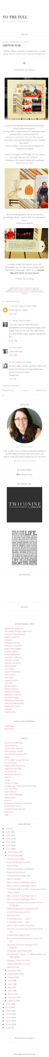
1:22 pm (12, 379)
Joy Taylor (9, 669)
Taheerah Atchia (12, 706)
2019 (8, 829)
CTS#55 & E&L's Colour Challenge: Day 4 (26, 889)
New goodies (13, 915)
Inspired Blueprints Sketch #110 (22, 909)
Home (25, 390)
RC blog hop (10, 771)
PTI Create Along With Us (16, 760)
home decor (10, 792)
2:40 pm (13, 355)
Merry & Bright (14, 879)
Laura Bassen (11, 680)
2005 (8, 1027)
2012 (8, 1004)
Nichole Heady (11, 697)
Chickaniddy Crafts (13, 751)
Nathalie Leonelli (12, 695)
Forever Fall (27, 163)
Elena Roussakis (12, 654)
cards (7, 780)
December (13, 852)
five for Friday (11, 789)
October (12, 970)
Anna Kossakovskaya (14, 634)
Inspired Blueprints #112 (18, 862)
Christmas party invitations (20, 869)
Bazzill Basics (11, 745)
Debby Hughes (11, 651)
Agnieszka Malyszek (14, 628)
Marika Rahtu (10, 686)
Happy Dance (18, 320)
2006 (8, 1024)
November (13, 855)
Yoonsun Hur (10, 712)
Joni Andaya (10, 666)
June (10, 984)
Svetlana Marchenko (14, 703)
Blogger (30, 1038)
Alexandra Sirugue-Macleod (17, 631)
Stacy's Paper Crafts (21, 306)
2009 (8, 1014)
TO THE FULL (15, 17)
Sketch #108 (13, 967)
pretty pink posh (12, 806)
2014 (8, 845)
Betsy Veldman (11, 637)
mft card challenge (13, 794)
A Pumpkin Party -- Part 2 (19, 919)
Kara (14, 347)
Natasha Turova (12, 692)
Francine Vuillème (13, 657)
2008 (8, 1017)
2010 (8, 1011)
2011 (8, 1007)
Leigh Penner (24, 447)
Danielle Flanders (13, 646)
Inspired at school (16, 872)
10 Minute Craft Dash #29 (19, 951)
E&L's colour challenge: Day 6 (21, 882)
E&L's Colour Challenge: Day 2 (21, 896)
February (12, 997)
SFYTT (7, 777)
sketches (9, 812)
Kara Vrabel (10, 674)
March (11, 994)
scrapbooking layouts (14, 809)
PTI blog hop (10, 763)
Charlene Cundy (12, 643)
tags (6, 815)
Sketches (9, 729)
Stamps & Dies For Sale (18, 960)
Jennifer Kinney (11, 660)
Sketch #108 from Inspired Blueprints (27, 54)
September (14, 974)
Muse (7, 757)
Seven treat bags (15, 859)
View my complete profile (24, 460)
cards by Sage (11, 783)
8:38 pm (13, 341)
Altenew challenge (13, 743)
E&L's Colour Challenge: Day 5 (21, 886)
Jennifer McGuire (12, 663)
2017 (8, 835)
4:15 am (13, 314)
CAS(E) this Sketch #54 (18, 912)
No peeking (12, 865)
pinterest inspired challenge (18, 803)
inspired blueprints (22, 290)
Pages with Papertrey (14, 766)
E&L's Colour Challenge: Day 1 (21, 899)
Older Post (41, 390)
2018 (8, 832)
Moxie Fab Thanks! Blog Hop (20, 925)
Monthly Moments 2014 (15, 754)
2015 (8, 842)
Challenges (9, 726)
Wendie (8, 709)
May (10, 987)
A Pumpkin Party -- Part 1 (19, 922)
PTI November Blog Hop (18, 876)
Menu (24, 34)
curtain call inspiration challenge (20, 786)
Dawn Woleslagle (12, 648)
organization (10, 797)
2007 (8, 1021)
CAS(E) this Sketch (13, 748)
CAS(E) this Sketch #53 (18, 935)
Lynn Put (8, 683)
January (12, 1001)
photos (8, 800)
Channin (8, 640)
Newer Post (8, 390)
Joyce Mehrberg (12, 672)
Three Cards (13, 892)
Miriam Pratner (11, 689)
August (11, 977)
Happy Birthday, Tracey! (18, 964)
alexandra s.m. (19, 362)
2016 (8, 839)
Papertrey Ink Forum (14, 700)
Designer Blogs (30, 1054)
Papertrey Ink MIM (13, 769)
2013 (8, 849)
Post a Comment (11, 385)
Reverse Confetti (23, 292)
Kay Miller (9, 677)
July (10, 980)
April (10, 991)
